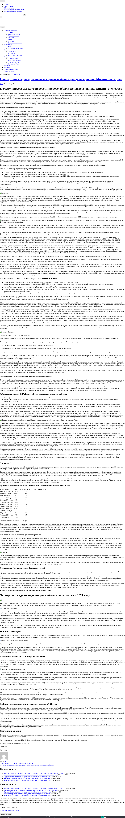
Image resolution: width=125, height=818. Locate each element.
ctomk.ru (2, 20)
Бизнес (6, 50)
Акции (10, 46)
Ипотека (10, 32)
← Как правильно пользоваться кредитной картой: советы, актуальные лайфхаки (27, 765)
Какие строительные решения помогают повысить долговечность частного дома (31, 775)
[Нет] (105, 817)
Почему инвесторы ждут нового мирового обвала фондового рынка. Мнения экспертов (61, 79)
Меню (2, 1)
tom (1, 84)
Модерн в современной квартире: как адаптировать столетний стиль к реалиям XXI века (33, 773)
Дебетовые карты (13, 36)
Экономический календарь (13, 11)
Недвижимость (9, 71)
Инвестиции (8, 44)
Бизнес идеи (12, 51)
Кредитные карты (14, 34)
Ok (102, 817)
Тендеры (7, 66)
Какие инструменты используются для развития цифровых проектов (27, 778)
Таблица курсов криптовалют (14, 10)
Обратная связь (9, 8)
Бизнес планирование (15, 55)
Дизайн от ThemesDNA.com (9, 810)
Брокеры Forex (13, 59)
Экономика (7, 67)
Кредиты (11, 37)
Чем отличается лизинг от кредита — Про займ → (16, 763)
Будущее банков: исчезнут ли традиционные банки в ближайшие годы (27, 776)
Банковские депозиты (15, 43)
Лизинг (10, 39)
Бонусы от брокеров (14, 60)
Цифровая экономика (11, 69)
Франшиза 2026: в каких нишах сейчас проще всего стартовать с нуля (27, 780)
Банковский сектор (10, 30)
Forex (6, 57)
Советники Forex (13, 64)
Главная (6, 4)
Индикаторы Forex (14, 62)
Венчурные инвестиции (16, 48)
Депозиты (11, 41)
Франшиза (11, 53)
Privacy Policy (8, 6)
